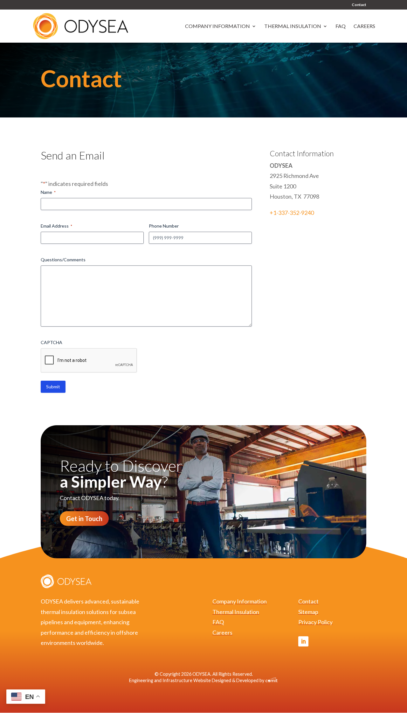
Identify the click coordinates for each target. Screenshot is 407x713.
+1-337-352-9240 (292, 212)
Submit (53, 386)
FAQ (340, 26)
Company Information (217, 26)
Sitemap (308, 611)
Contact (359, 5)
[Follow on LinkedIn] (303, 641)
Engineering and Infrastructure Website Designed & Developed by (197, 680)
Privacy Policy (315, 621)
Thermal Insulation (292, 26)
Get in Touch (84, 518)
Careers (364, 26)
